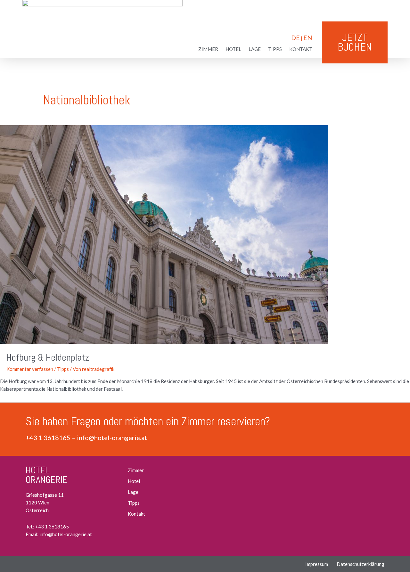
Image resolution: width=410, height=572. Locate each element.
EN (307, 37)
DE (295, 37)
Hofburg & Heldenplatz (47, 357)
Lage (255, 49)
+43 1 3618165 (48, 437)
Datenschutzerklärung (360, 564)
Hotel (233, 49)
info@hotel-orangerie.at (112, 437)
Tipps (275, 49)
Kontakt (300, 49)
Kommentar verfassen (29, 369)
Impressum (316, 564)
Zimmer (208, 49)
